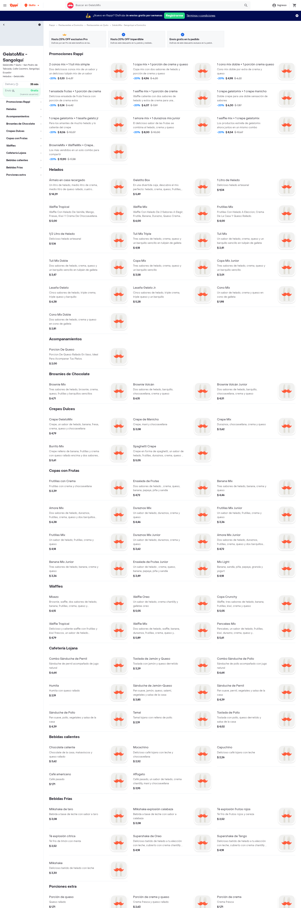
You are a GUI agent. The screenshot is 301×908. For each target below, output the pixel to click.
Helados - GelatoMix (13, 76)
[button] (32, 5)
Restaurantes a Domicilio (71, 25)
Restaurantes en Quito (98, 25)
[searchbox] (157, 5)
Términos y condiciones (201, 15)
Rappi (52, 25)
